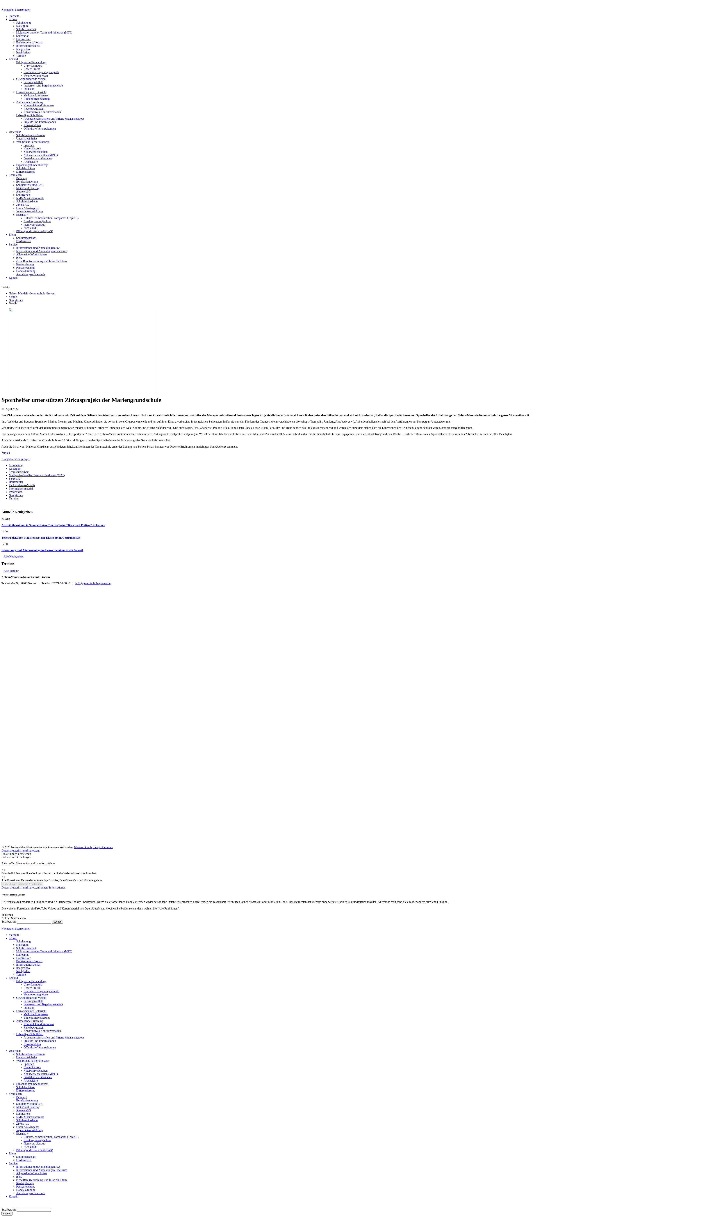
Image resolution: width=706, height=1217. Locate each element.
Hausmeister (16, 481)
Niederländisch (32, 1067)
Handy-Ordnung (25, 1189)
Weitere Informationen (52, 887)
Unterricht (15, 1050)
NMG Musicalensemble (30, 1117)
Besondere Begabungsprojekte (41, 991)
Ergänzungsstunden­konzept (32, 1083)
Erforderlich (48, 873)
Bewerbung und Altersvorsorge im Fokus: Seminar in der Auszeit (42, 550)
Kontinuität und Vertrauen (39, 1024)
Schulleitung (16, 465)
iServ (19, 1176)
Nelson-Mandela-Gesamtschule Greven (32, 293)
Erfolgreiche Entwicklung (31, 981)
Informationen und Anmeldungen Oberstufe (41, 1170)
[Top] (2, 1206)
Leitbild (13, 977)
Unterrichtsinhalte (26, 1057)
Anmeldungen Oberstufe (30, 1193)
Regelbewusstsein (34, 1027)
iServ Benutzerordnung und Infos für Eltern (41, 1179)
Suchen (7, 1213)
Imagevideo (15, 491)
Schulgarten (23, 1113)
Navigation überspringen (15, 9)
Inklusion (29, 1007)
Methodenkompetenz (36, 1014)
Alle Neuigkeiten (14, 556)
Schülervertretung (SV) (29, 1103)
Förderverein (23, 1160)
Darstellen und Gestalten (38, 1077)
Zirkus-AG (22, 1123)
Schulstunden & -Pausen (30, 1054)
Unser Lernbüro (33, 984)
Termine (13, 498)
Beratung (21, 1097)
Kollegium (15, 468)
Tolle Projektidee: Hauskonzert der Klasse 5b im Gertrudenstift (40, 537)
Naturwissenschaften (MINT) (41, 1073)
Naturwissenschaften (36, 1070)
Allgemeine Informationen (31, 1173)
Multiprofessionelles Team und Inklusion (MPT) (37, 475)
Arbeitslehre (31, 1080)
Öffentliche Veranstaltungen (40, 1047)
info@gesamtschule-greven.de (92, 583)
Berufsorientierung (27, 1100)
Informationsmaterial (21, 488)
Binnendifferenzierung (37, 1017)
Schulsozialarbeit (18, 472)
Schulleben (15, 1093)
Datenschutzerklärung (14, 850)
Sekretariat (15, 478)
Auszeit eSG (23, 1110)
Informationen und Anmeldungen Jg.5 (38, 1166)
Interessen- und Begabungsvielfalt (43, 1004)
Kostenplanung (25, 1183)
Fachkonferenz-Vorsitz (22, 485)
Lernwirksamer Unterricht (31, 1011)
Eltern (12, 1153)
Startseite (14, 934)
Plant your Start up (34, 1143)
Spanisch (29, 1064)
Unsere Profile (32, 987)
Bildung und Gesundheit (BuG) (34, 1150)
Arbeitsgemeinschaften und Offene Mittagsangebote (54, 1037)
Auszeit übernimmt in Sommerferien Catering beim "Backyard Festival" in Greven (53, 525)
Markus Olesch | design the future (93, 847)
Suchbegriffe (8, 921)
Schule (13, 296)
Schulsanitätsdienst (27, 1120)
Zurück (5, 452)
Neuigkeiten (16, 300)
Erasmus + (22, 1133)
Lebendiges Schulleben (29, 1034)
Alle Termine (11, 570)
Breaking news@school (37, 1140)
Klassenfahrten (32, 1044)
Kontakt (13, 1196)
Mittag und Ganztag (27, 1107)
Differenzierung (25, 1090)
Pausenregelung (25, 1186)
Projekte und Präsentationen (40, 1040)
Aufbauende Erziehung (29, 1020)
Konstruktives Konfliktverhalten (42, 1030)
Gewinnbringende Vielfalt (31, 997)
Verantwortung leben (36, 994)
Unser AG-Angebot (27, 1126)
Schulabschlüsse (25, 1087)
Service (13, 1163)
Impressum (33, 850)
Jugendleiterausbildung (29, 1130)
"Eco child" (30, 1146)
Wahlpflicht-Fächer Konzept (32, 1060)
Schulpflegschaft (25, 1156)
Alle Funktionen (52, 880)
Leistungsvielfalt (33, 1001)
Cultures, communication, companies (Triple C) (51, 1136)
